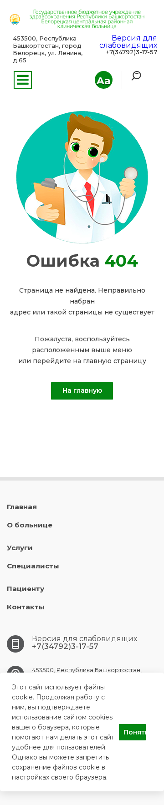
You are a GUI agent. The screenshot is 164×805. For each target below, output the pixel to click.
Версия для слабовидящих (128, 42)
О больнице (29, 525)
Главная (22, 506)
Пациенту (25, 588)
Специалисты (33, 566)
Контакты (26, 606)
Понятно (134, 732)
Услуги (20, 547)
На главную (82, 390)
